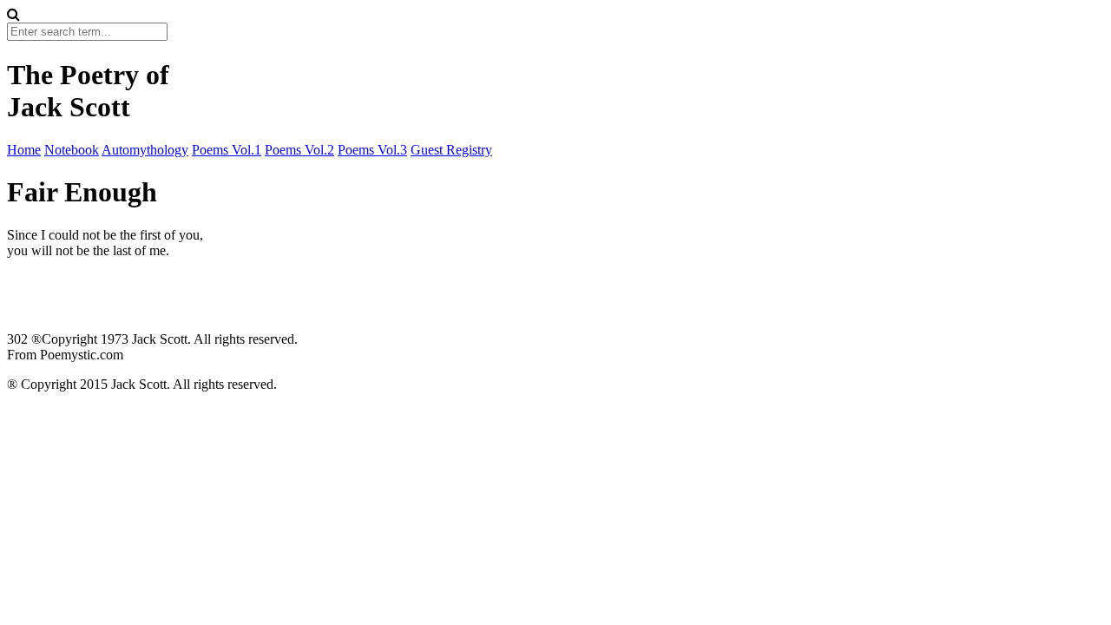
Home (24, 149)
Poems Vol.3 (372, 149)
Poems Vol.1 (226, 149)
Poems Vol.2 (299, 149)
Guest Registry (451, 149)
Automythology (145, 149)
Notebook (71, 149)
